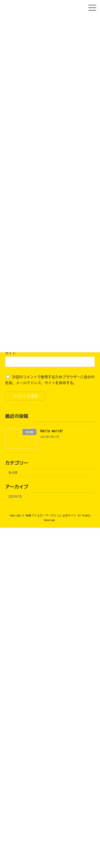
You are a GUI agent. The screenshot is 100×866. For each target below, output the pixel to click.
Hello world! (51, 431)
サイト (10, 353)
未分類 (12, 472)
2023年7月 (15, 496)
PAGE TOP (88, 854)
